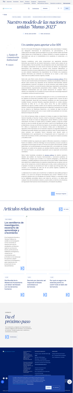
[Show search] (29, 8)
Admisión (45, 8)
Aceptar (48, 387)
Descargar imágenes (61, 193)
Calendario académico (55, 3)
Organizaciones (42, 1)
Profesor (27, 1)
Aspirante (9, 1)
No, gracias (56, 387)
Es (58, 8)
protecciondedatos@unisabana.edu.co (19, 384)
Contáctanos (35, 8)
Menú (67, 8)
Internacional (66, 3)
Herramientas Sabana (42, 3)
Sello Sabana (8, 219)
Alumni (21, 1)
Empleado (33, 1)
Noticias (34, 3)
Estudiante (15, 1)
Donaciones (27, 3)
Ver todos (66, 209)
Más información (30, 384)
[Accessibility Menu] (2, 381)
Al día (6, 277)
